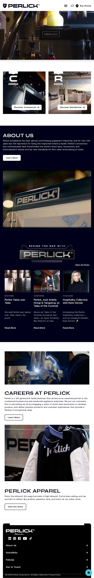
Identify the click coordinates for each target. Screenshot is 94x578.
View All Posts (82, 265)
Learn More (12, 158)
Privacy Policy (54, 575)
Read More (10, 327)
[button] (47, 545)
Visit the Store (15, 506)
